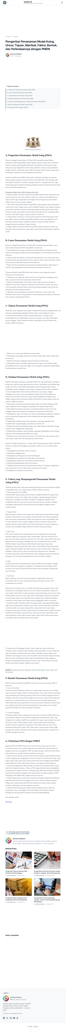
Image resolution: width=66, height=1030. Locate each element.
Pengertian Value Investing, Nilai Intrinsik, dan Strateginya (16, 872)
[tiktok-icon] (17, 1018)
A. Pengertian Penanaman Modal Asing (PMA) (21, 90)
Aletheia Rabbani (16, 997)
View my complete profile (12, 1013)
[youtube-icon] (14, 1018)
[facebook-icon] (4, 1018)
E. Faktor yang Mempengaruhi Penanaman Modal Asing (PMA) (26, 101)
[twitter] (13, 832)
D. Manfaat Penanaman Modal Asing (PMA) (20, 98)
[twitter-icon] (7, 1018)
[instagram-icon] (11, 1018)
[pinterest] (24, 832)
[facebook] (10, 832)
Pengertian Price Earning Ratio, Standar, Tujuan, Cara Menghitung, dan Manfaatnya (47, 900)
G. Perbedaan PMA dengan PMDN (17, 107)
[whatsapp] (17, 832)
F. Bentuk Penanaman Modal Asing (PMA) (19, 104)
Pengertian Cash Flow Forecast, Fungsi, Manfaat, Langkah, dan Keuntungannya (47, 872)
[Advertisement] (33, 20)
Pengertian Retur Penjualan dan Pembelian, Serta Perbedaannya (16, 899)
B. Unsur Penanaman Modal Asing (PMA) (19, 92)
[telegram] (20, 832)
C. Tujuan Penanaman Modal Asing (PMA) (20, 95)
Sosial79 (28, 2)
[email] (27, 832)
